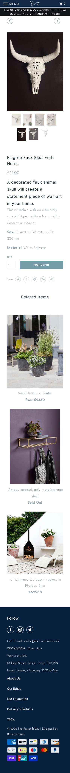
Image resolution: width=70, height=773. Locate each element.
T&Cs (10, 719)
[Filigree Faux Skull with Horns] (35, 71)
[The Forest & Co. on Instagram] (21, 630)
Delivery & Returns (20, 709)
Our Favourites (17, 699)
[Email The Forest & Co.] (30, 630)
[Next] (57, 21)
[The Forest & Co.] (35, 3)
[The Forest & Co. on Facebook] (11, 630)
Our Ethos (14, 688)
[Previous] (10, 21)
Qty (10, 257)
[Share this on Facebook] (26, 279)
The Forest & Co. (28, 728)
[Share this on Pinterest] (34, 279)
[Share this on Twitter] (17, 279)
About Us (13, 678)
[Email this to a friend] (51, 279)
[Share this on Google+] (42, 279)
